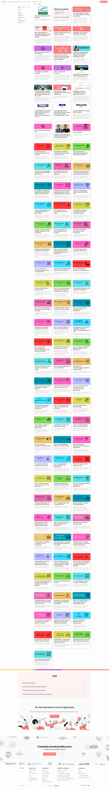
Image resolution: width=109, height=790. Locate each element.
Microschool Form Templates (63, 775)
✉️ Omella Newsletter (83, 775)
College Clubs (45, 775)
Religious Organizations (47, 782)
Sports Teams (45, 776)
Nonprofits (44, 778)
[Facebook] (84, 786)
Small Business (45, 780)
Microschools (45, 771)
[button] (29, 1)
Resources (32, 768)
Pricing (30, 771)
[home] (4, 1)
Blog (79, 770)
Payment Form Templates (63, 780)
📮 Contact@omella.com (84, 777)
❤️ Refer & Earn (82, 773)
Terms (30, 776)
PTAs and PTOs (45, 773)
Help (30, 775)
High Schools (45, 770)
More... (30, 781)
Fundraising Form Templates (63, 773)
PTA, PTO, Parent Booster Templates (65, 778)
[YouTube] (88, 786)
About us (80, 771)
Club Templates (60, 771)
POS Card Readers (33, 773)
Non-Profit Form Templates (63, 776)
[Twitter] (81, 786)
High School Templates (62, 770)
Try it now (62, 754)
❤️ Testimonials (32, 770)
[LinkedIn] (86, 786)
